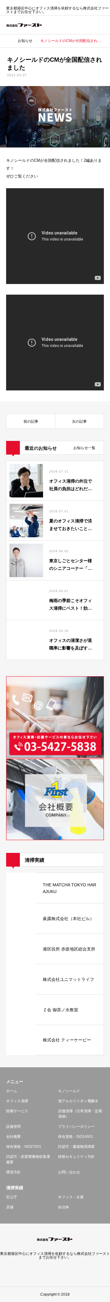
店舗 (9, 1207)
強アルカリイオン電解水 (78, 1101)
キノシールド (69, 1091)
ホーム (11, 1091)
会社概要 (13, 1136)
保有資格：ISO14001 (75, 1136)
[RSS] (55, 1271)
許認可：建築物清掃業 (76, 1146)
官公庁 (11, 1197)
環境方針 (13, 1172)
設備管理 (13, 1126)
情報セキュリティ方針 (76, 1157)
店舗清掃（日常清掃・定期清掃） (80, 1114)
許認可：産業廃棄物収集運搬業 (28, 1159)
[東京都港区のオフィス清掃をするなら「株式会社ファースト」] (24, 25)
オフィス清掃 (17, 1101)
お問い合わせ (69, 1172)
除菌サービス (17, 1111)
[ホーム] (8, 41)
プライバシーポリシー (76, 1126)
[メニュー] (101, 25)
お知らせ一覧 (84, 448)
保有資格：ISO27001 (23, 1146)
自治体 (63, 1207)
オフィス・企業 (71, 1197)
